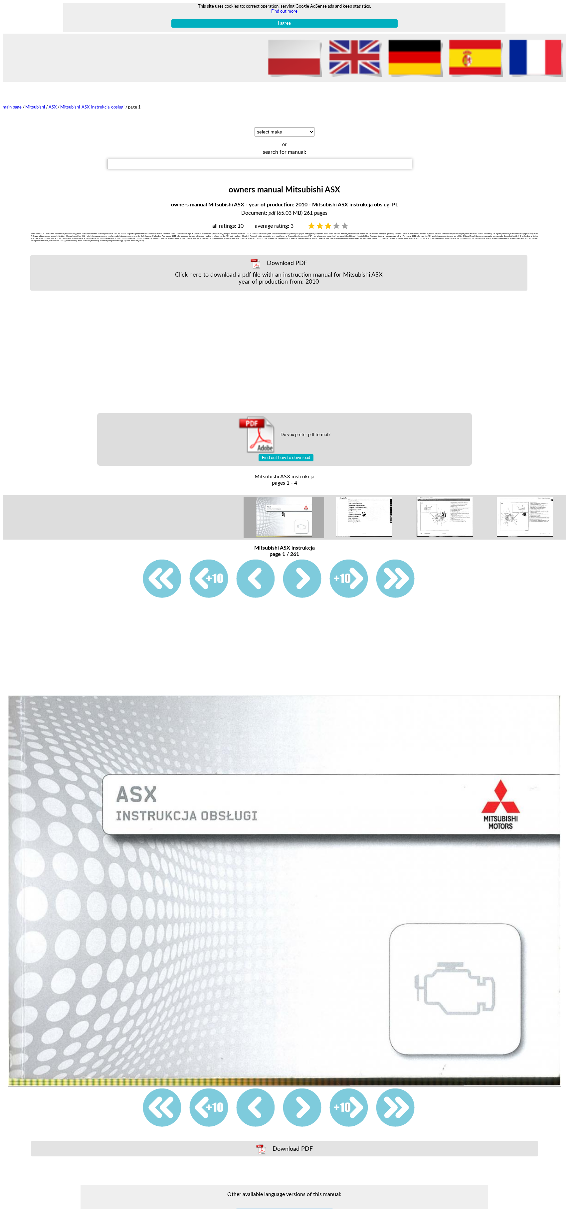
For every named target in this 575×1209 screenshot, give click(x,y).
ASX (53, 107)
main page (12, 107)
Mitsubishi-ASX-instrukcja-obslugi (92, 107)
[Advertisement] (279, 351)
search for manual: (284, 152)
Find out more (284, 11)
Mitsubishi (35, 107)
